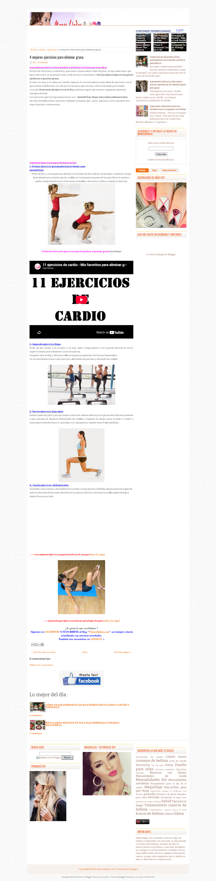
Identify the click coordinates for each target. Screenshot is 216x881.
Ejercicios (52, 49)
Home (34, 49)
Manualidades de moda (161, 776)
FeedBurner (168, 159)
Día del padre (158, 765)
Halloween (140, 773)
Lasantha (105, 877)
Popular (142, 170)
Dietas (42, 49)
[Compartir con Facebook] (42, 644)
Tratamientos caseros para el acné (167, 810)
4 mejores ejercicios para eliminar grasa (56, 57)
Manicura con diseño (168, 772)
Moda (145, 790)
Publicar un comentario (41, 665)
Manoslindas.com (99, 632)
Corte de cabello (177, 761)
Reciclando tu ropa (171, 797)
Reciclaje (153, 797)
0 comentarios (36, 716)
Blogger (172, 254)
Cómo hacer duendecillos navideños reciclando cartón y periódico (87, 706)
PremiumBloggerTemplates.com (125, 877)
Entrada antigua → (123, 652)
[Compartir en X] (39, 644)
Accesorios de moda (149, 757)
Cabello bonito (176, 756)
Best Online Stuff (147, 877)
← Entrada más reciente (43, 652)
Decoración (143, 765)
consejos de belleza (152, 761)
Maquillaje (153, 787)
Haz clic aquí (97, 554)
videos (168, 813)
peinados (150, 794)
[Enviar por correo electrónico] (32, 644)
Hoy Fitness (115, 251)
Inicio (85, 652)
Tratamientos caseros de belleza (161, 807)
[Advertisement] (57, 36)
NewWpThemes (77, 877)
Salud (166, 801)
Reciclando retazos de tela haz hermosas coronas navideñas (82, 724)
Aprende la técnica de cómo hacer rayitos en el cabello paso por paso (168, 84)
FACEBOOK (52, 632)
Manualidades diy (151, 780)
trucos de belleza (150, 814)
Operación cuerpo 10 (161, 791)
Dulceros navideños (165, 769)
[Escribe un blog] (36, 644)
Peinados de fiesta (166, 794)
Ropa (158, 801)
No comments (40, 62)
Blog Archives (169, 170)
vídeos (178, 814)
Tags (154, 170)
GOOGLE (97, 639)
